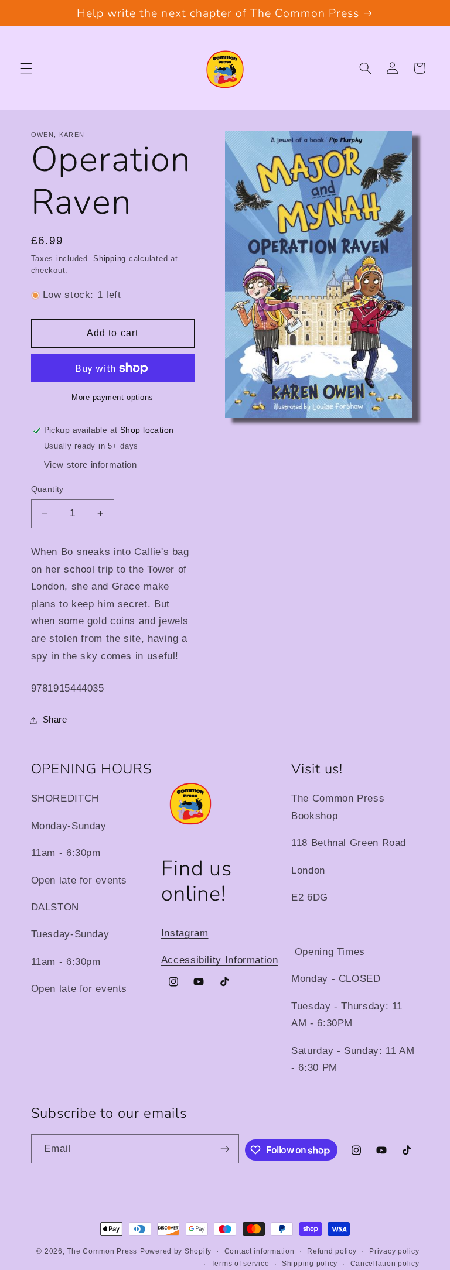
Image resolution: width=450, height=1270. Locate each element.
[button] (25, 67)
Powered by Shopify (176, 1251)
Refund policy (332, 1251)
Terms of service (240, 1263)
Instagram (185, 933)
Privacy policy (394, 1251)
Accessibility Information (219, 960)
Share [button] (55, 719)
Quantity (47, 489)
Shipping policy (310, 1263)
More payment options (112, 397)
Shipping (109, 259)
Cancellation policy (385, 1263)
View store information (90, 465)
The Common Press (102, 1251)
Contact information (259, 1251)
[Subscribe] (225, 1148)
